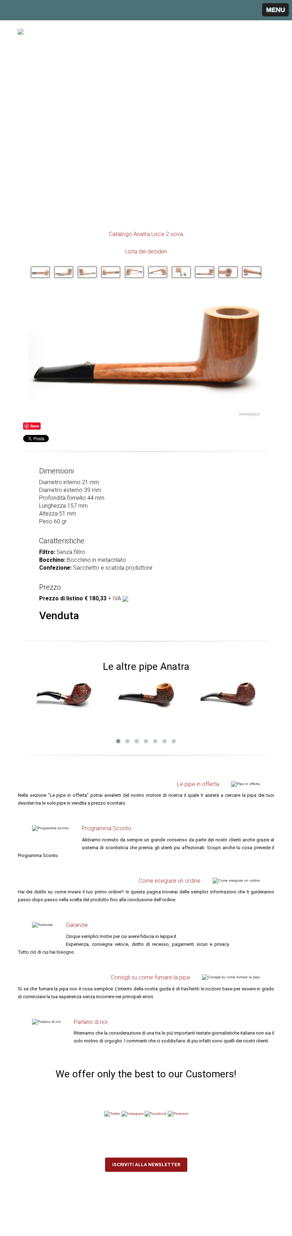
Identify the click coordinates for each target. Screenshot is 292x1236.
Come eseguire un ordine (169, 880)
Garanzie (77, 925)
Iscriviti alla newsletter (146, 1164)
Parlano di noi (91, 1022)
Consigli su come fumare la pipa (150, 977)
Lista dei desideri (146, 251)
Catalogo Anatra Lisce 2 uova (146, 234)
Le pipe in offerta (198, 784)
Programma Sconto (106, 828)
